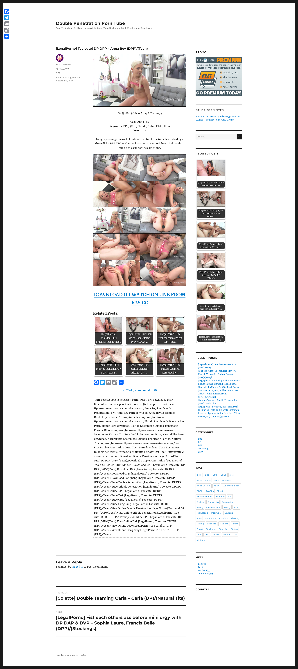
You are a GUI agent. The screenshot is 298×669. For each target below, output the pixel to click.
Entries (204, 570)
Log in (201, 567)
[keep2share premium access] (219, 76)
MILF (199, 518)
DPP (58, 73)
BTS (230, 496)
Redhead (211, 523)
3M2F (223, 475)
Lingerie (228, 513)
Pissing (200, 523)
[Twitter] (7, 18)
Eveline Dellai (213, 507)
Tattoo (234, 529)
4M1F (199, 480)
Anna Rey (66, 77)
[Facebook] (7, 11)
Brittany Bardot (204, 496)
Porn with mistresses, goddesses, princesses (218, 116)
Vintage (201, 540)
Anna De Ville (203, 485)
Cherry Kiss (213, 502)
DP (199, 442)
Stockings (211, 529)
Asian (216, 485)
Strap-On (223, 529)
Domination (228, 502)
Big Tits (210, 491)
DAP (200, 439)
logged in (77, 566)
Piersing (235, 518)
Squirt (200, 529)
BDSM (200, 491)
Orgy (200, 452)
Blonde (76, 77)
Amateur (226, 480)
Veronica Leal (230, 534)
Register (202, 564)
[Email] (7, 24)
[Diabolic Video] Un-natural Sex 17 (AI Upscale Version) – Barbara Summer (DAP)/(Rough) (217, 374)
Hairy (236, 507)
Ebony (200, 507)
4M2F (208, 480)
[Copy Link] (7, 30)
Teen (70, 80)
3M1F (58, 77)
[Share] (7, 36)
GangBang (203, 448)
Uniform (216, 534)
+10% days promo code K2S (140, 390)
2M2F (207, 475)
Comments (205, 573)
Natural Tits (61, 80)
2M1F (199, 475)
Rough (235, 523)
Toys (207, 534)
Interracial (216, 513)
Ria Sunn (224, 523)
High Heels (202, 513)
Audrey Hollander (231, 485)
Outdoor (223, 518)
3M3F (232, 475)
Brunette (220, 496)
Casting (200, 502)
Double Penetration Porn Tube (90, 23)
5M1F (216, 480)
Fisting (227, 507)
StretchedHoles (64, 64)
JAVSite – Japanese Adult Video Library (215, 120)
